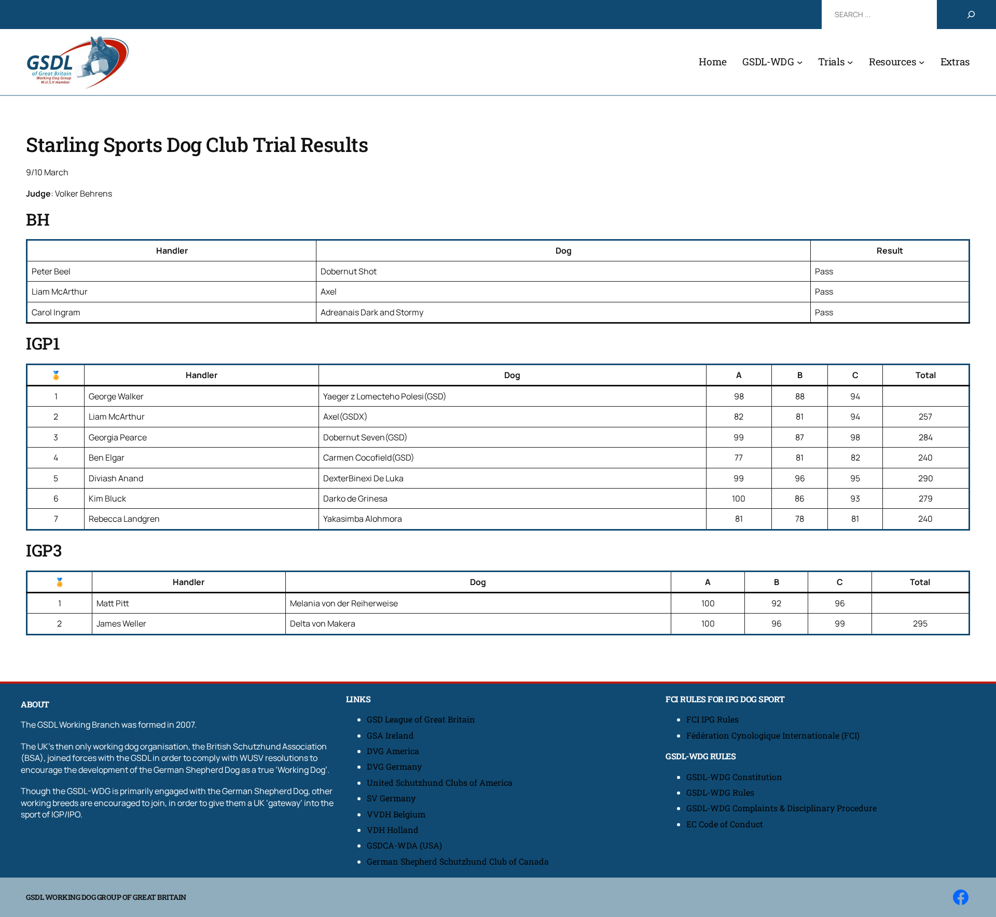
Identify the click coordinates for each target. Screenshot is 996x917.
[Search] (971, 14)
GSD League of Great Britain (421, 719)
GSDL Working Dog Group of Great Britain (106, 897)
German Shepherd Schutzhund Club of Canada (458, 861)
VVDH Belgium (396, 814)
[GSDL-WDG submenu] (800, 62)
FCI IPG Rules (712, 719)
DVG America (393, 750)
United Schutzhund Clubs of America (440, 782)
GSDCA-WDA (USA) (404, 845)
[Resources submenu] (922, 62)
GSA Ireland (391, 735)
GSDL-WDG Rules (720, 792)
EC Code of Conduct (724, 823)
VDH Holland (393, 829)
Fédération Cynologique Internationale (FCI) (773, 735)
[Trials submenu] (850, 62)
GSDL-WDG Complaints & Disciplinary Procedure (781, 807)
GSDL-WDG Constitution (734, 776)
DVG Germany (394, 766)
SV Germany (391, 798)
